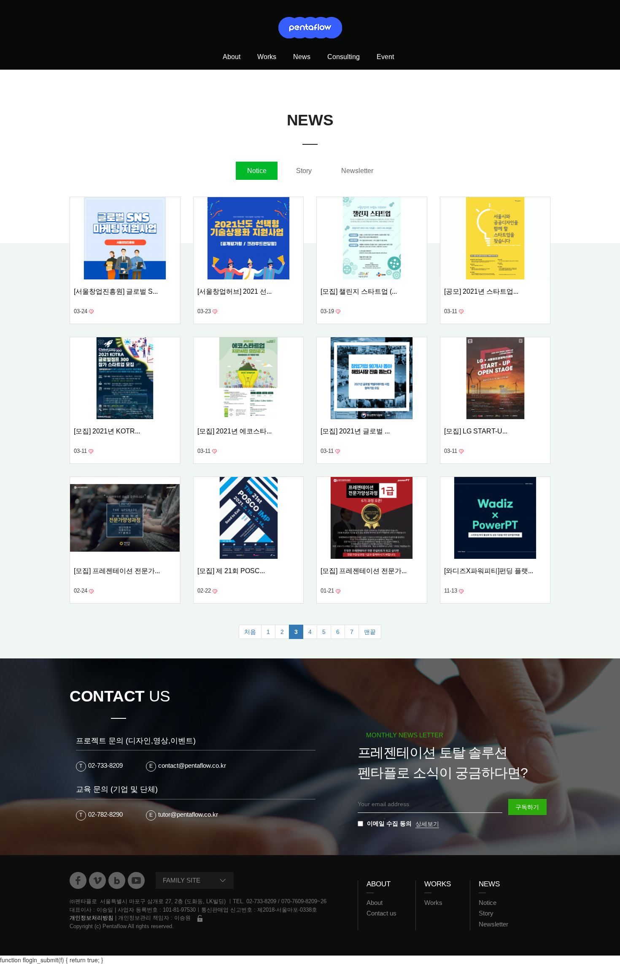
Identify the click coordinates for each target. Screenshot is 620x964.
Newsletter (493, 924)
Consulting (343, 56)
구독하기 (527, 807)
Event (385, 56)
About (231, 56)
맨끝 (370, 631)
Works (266, 56)
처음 (250, 631)
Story (486, 913)
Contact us (381, 913)
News (301, 56)
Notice (487, 902)
